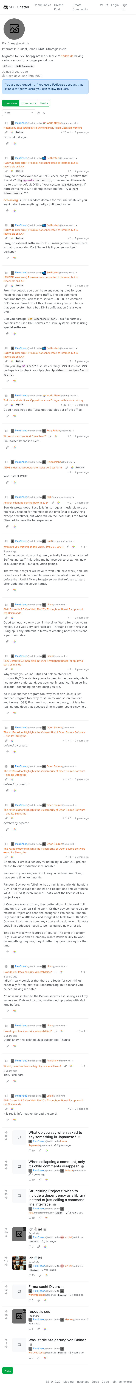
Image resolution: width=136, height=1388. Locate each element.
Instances (82, 1381)
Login (115, 5)
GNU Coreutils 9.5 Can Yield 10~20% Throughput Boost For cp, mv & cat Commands (43, 611)
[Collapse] (6, 123)
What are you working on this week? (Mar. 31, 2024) (34, 546)
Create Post (58, 7)
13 (33, 1275)
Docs (95, 1381)
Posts (44, 103)
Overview (10, 103)
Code (105, 1381)
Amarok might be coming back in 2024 (26, 502)
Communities (42, 5)
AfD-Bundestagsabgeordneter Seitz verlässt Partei (33, 467)
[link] (12, 132)
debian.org (11, 200)
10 (33, 1150)
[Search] (107, 5)
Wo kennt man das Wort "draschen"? (25, 436)
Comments (28, 103)
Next (7, 1370)
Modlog (68, 1381)
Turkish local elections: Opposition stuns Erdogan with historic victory (43, 400)
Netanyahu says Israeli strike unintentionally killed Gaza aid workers (43, 127)
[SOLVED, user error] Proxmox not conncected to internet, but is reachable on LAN (41, 164)
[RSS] (43, 112)
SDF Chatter (19, 7)
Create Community (80, 7)
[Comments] (19, 1137)
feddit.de (67, 56)
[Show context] (6, 132)
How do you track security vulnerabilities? (28, 971)
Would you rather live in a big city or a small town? (32, 1066)
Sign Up (124, 7)
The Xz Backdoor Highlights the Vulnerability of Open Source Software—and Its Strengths (44, 734)
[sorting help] (38, 112)
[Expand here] (19, 1234)
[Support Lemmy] (101, 5)
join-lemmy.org (122, 1381)
